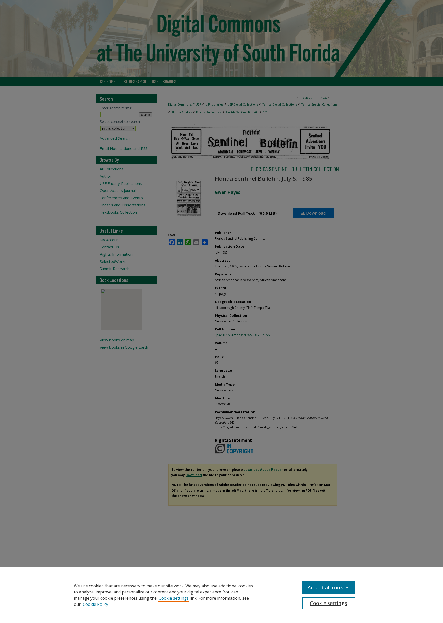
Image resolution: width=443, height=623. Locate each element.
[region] (221, 595)
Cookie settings (174, 598)
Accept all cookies (329, 587)
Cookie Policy (95, 604)
